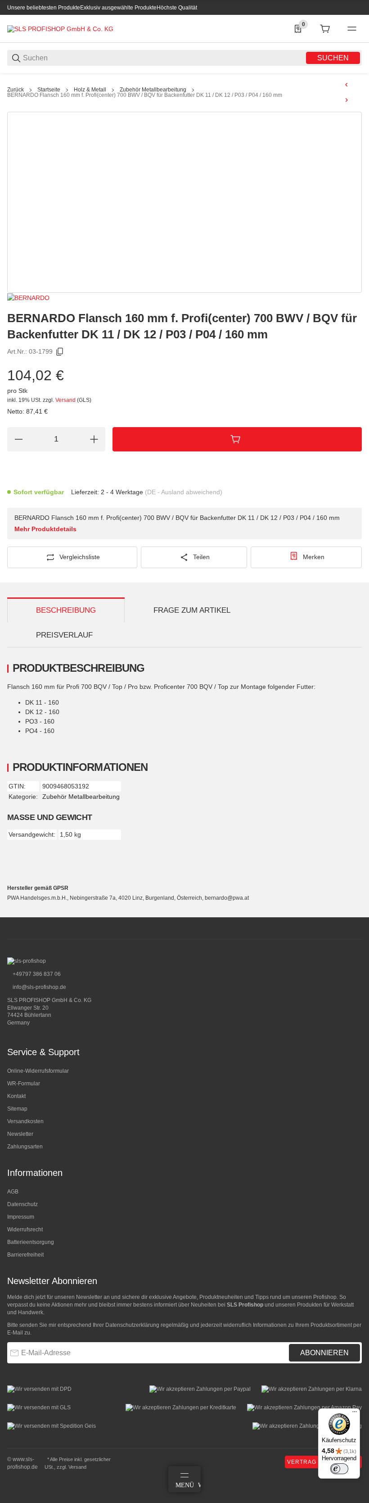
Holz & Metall (90, 89)
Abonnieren (324, 1353)
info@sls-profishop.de (38, 987)
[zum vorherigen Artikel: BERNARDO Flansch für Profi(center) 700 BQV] (346, 84)
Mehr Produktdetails (45, 529)
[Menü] (354, 1413)
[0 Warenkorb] (325, 29)
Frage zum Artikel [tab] (191, 610)
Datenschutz (22, 1204)
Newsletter (20, 1134)
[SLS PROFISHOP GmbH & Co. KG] (60, 28)
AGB (12, 1192)
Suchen (333, 58)
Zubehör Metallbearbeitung (153, 89)
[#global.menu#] (352, 29)
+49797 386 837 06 (36, 974)
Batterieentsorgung (30, 1242)
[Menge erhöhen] (94, 439)
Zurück (15, 89)
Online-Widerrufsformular (38, 1071)
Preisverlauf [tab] (64, 635)
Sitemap (17, 1109)
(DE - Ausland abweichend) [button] (183, 492)
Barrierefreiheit (25, 1255)
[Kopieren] (59, 351)
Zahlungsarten (25, 1146)
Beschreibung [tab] (66, 610)
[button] (354, 913)
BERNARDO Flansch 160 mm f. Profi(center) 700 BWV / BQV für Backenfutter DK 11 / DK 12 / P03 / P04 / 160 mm (144, 95)
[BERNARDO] (28, 297)
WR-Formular (23, 1083)
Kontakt (16, 1096)
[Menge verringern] (18, 439)
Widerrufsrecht (25, 1229)
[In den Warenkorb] (237, 439)
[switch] (339, 1468)
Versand (66, 400)
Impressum (20, 1217)
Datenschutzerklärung (132, 1325)
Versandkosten (25, 1121)
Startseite (48, 89)
